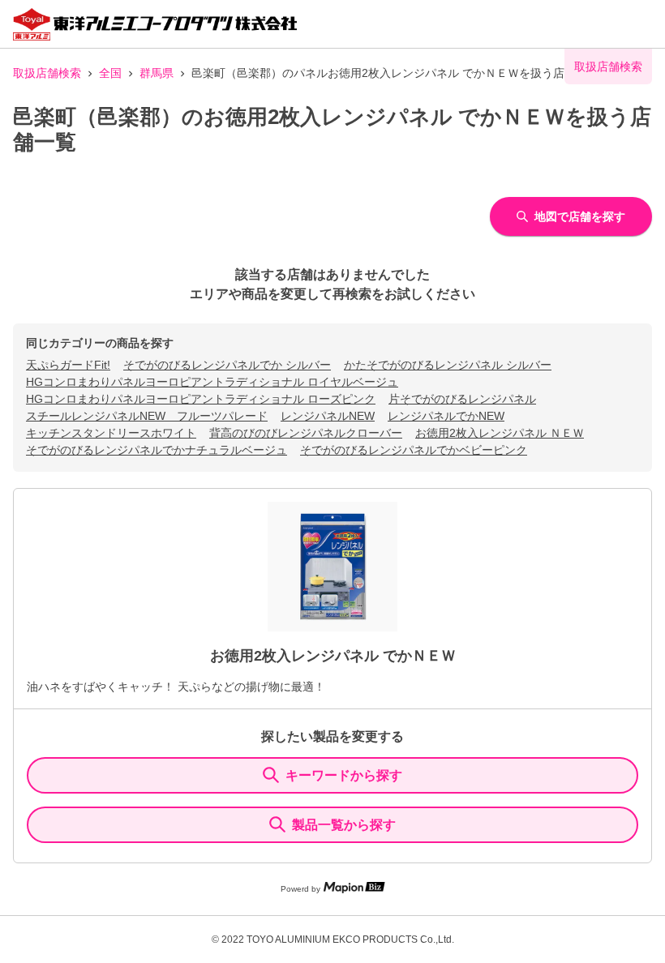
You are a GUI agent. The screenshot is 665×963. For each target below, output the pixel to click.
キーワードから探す (343, 775)
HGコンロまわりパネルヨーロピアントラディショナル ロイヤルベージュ (212, 381)
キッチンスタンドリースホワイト (111, 432)
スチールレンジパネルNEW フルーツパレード (147, 415)
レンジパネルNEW (328, 415)
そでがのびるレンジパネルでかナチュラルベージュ (156, 449)
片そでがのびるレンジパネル (462, 398)
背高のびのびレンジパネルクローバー (305, 432)
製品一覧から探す (344, 825)
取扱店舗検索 (47, 72)
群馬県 (156, 72)
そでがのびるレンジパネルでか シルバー (227, 364)
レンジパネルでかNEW (446, 415)
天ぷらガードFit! (68, 364)
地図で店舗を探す (579, 216)
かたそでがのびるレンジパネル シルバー (447, 364)
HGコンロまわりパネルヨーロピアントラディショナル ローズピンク (200, 398)
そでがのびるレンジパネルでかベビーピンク (413, 449)
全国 (110, 72)
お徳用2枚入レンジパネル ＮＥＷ (499, 432)
